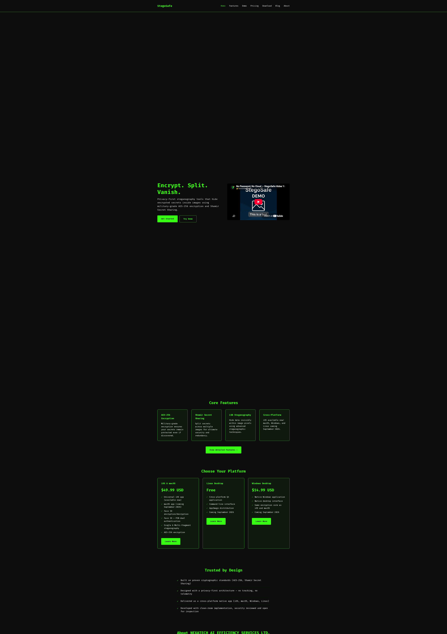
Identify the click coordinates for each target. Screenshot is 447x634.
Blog (277, 6)
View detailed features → (223, 450)
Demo (244, 6)
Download (267, 6)
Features (233, 6)
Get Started (167, 219)
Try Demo (188, 219)
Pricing (255, 6)
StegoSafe (164, 6)
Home (223, 6)
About (287, 6)
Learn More (171, 541)
